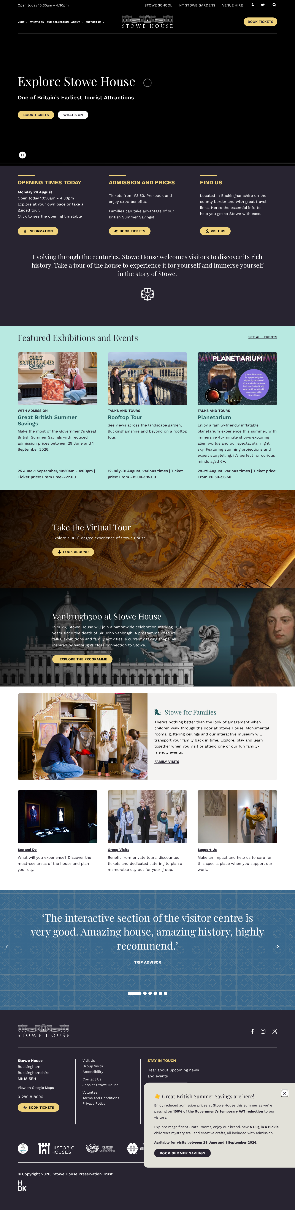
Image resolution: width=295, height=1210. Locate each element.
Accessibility (92, 1072)
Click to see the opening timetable (50, 216)
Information (41, 231)
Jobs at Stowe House (100, 1085)
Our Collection (58, 22)
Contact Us (91, 1079)
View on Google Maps (36, 1088)
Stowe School (158, 5)
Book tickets (41, 1107)
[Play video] (22, 155)
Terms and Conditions (100, 1098)
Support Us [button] (94, 22)
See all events (262, 337)
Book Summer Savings (182, 1153)
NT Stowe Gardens (197, 5)
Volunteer (90, 1092)
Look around (76, 552)
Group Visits (118, 850)
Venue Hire (232, 5)
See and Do (27, 850)
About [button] (75, 22)
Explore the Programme (83, 659)
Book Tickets (260, 22)
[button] (6, 946)
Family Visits (166, 762)
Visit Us (218, 231)
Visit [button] (21, 22)
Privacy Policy (93, 1103)
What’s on (37, 22)
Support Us (207, 850)
